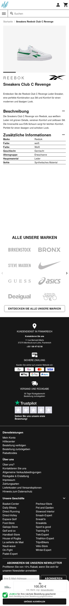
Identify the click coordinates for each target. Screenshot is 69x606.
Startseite (8, 21)
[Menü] (4, 13)
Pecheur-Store (44, 504)
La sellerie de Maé (13, 542)
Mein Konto (9, 437)
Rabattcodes (10, 453)
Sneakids (41, 523)
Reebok (14, 77)
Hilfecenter (9, 441)
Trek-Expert (42, 534)
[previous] (2, 273)
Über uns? (8, 464)
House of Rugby (12, 538)
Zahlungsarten (11, 484)
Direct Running (11, 511)
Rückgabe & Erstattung (16, 476)
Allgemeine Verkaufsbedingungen (22, 472)
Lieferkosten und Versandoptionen (22, 487)
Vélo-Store (42, 546)
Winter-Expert (43, 550)
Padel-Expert (10, 554)
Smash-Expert (44, 515)
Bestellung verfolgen (14, 445)
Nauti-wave (9, 546)
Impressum (9, 480)
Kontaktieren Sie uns (34, 336)
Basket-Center (11, 504)
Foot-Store (9, 523)
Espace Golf (10, 519)
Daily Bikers (9, 507)
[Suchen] (12, 13)
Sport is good (43, 527)
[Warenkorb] (65, 4)
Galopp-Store (10, 527)
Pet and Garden (45, 507)
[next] (67, 273)
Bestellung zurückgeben (34, 396)
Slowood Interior (45, 511)
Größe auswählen (34, 601)
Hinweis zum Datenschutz (17, 491)
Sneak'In (41, 519)
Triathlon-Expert (45, 538)
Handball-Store (11, 534)
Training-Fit (42, 530)
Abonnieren (53, 578)
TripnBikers (42, 542)
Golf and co (9, 530)
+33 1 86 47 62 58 (35, 346)
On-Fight (8, 550)
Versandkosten (47, 589)
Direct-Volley (10, 515)
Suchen (18, 13)
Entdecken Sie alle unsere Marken (34, 308)
